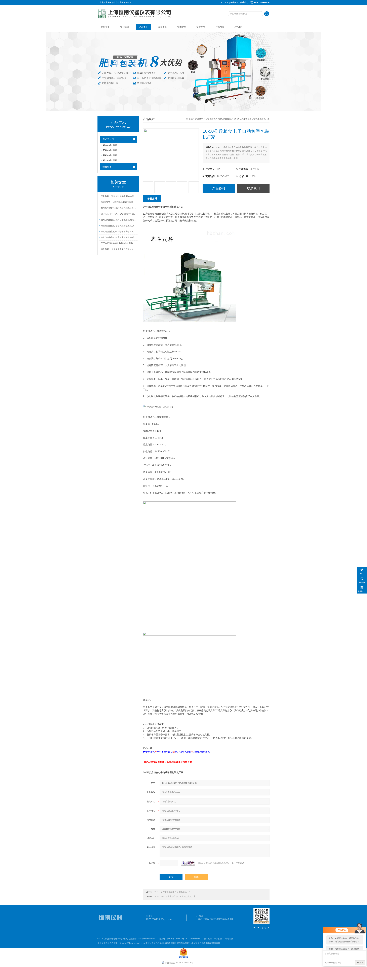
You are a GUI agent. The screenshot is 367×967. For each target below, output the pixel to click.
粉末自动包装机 (110, 160)
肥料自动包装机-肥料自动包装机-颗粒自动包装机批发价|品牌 (119, 220)
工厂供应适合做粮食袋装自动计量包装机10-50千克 (119, 243)
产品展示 (199, 119)
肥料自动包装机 (110, 150)
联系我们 (244, 2)
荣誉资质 (200, 27)
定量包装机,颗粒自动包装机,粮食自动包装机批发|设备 (119, 196)
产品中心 (143, 27)
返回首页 (224, 2)
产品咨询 (218, 188)
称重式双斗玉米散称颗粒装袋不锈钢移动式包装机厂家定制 (119, 202)
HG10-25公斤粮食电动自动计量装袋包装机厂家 (175, 896)
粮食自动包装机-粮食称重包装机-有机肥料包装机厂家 (119, 237)
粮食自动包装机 (110, 145)
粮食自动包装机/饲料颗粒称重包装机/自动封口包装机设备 (119, 231)
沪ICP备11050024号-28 (177, 939)
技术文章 (181, 27)
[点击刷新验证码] (188, 863)
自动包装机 (108, 139)
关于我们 (124, 27)
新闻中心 (162, 27)
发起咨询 (359, 963)
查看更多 (107, 167)
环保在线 (218, 939)
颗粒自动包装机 (110, 155)
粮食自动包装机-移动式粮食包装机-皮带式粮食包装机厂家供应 (119, 226)
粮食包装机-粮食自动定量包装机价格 (117, 249)
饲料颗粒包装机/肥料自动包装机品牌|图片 (119, 208)
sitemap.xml (195, 939)
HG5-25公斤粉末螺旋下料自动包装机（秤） (173, 892)
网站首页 (105, 27)
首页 (191, 119)
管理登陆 (229, 939)
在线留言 (234, 2)
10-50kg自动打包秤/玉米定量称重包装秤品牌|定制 (119, 214)
